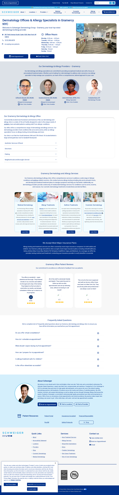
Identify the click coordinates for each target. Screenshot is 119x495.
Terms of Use (70, 489)
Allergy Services (93, 12)
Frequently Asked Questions (59, 320)
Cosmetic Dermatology (76, 12)
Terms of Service (74, 491)
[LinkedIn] (9, 436)
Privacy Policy (63, 489)
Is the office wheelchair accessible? (28, 365)
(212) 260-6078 (10, 40)
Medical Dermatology (58, 12)
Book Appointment (16, 56)
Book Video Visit (42, 56)
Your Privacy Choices (79, 489)
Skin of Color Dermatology (69, 457)
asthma (35, 180)
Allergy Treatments (48, 205)
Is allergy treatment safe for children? (28, 359)
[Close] (55, 463)
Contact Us (89, 3)
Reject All (36, 484)
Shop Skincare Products (77, 3)
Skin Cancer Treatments (68, 453)
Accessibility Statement (39, 440)
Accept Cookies (32, 489)
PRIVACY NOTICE (16, 480)
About (22, 12)
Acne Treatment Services (69, 437)
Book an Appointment (10, 3)
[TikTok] (7, 436)
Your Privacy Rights (11, 484)
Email (93, 445)
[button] (16, 213)
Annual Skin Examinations (69, 444)
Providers (43, 12)
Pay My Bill (65, 3)
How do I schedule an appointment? (28, 339)
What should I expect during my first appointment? (33, 346)
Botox (63, 447)
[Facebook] (5, 436)
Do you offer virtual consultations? (27, 333)
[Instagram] (3, 436)
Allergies (41, 208)
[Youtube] (11, 436)
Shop (87, 422)
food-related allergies (47, 215)
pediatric (7, 124)
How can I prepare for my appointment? (29, 352)
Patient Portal (56, 3)
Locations (32, 12)
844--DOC (109, 12)
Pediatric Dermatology (68, 450)
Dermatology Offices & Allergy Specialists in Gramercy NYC (38, 22)
